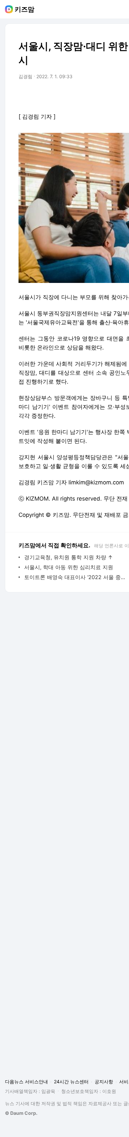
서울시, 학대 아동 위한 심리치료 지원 (68, 567)
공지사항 (104, 1081)
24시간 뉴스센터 (71, 1081)
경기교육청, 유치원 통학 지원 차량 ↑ (68, 557)
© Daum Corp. (21, 1113)
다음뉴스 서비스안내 (26, 1081)
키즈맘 (24, 9)
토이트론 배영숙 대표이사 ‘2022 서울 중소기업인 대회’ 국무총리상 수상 (76, 577)
